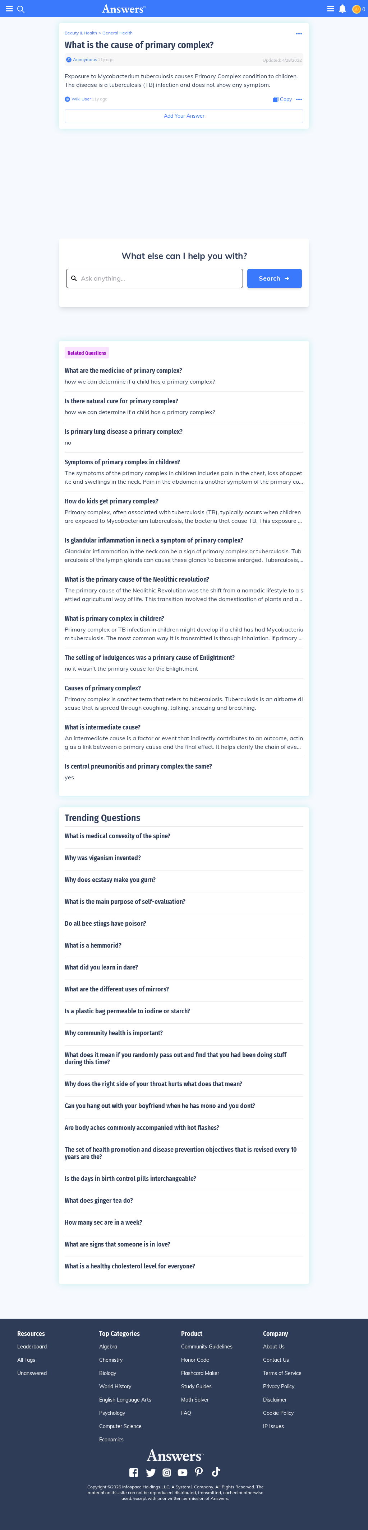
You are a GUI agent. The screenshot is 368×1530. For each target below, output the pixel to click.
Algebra (108, 1346)
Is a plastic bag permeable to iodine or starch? (127, 1011)
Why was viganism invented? (103, 858)
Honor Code (195, 1360)
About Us (274, 1346)
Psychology (112, 1413)
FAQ (186, 1413)
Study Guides (196, 1386)
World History (115, 1386)
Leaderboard (32, 1346)
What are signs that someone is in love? (117, 1244)
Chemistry (111, 1360)
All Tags (26, 1360)
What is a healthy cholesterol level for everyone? (130, 1266)
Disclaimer (275, 1400)
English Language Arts (125, 1400)
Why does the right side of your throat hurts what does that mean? (153, 1084)
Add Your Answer (184, 116)
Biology (107, 1373)
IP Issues (273, 1426)
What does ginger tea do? (99, 1201)
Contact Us (276, 1360)
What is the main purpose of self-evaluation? (125, 902)
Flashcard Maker (200, 1373)
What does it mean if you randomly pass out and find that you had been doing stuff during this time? (175, 1058)
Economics (111, 1439)
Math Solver (195, 1400)
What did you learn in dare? (101, 967)
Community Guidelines (207, 1346)
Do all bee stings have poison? (105, 924)
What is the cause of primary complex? (139, 45)
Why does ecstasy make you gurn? (110, 880)
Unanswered (32, 1373)
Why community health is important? (114, 1033)
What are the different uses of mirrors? (117, 989)
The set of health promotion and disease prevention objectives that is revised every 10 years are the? (181, 1153)
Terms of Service (282, 1373)
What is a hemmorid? (93, 945)
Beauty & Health (81, 33)
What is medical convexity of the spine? (117, 836)
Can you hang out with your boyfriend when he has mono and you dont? (160, 1106)
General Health (117, 33)
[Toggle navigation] (9, 9)
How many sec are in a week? (103, 1222)
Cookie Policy (278, 1413)
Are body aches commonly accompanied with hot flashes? (142, 1128)
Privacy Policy (278, 1386)
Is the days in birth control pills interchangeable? (130, 1179)
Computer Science (120, 1426)
